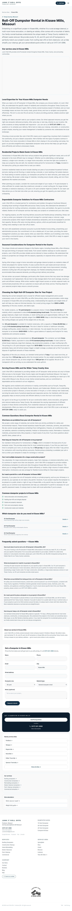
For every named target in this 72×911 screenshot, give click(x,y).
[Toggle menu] (68, 3)
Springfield (41, 842)
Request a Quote (12, 703)
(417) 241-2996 (49, 651)
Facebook (13, 834)
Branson (40, 849)
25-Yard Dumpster (43, 828)
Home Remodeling (7, 847)
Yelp (18, 834)
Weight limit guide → (11, 805)
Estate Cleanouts (7, 849)
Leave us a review (9, 876)
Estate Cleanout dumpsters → (12, 785)
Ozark (39, 847)
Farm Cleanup (6, 852)
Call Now (61, 3)
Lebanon (40, 852)
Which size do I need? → (13, 801)
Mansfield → (9, 753)
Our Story (5, 863)
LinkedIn (22, 834)
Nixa (39, 845)
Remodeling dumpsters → (11, 783)
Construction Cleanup (8, 845)
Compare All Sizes (43, 830)
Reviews (4, 867)
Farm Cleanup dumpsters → (12, 787)
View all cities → (36, 767)
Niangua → (9, 745)
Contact (4, 865)
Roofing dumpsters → (10, 778)
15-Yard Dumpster (43, 823)
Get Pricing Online (36, 719)
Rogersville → (10, 749)
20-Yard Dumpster (43, 825)
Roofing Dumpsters (7, 842)
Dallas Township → (11, 758)
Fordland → (9, 740)
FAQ (3, 872)
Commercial (5, 854)
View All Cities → (42, 854)
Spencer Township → (12, 762)
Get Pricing (67, 905)
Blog (3, 870)
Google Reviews (6, 834)
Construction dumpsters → (12, 780)
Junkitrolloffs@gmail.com (8, 831)
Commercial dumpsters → (11, 789)
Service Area (5, 12)
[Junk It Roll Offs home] (36, 892)
